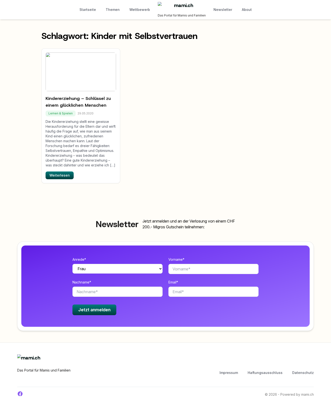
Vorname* (176, 259)
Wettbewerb (139, 9)
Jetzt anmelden (94, 309)
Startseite (87, 9)
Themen (113, 9)
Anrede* (79, 259)
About (247, 9)
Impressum (229, 373)
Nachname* (81, 282)
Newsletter (222, 9)
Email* (173, 282)
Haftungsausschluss (265, 373)
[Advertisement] (174, 361)
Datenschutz (303, 373)
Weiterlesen (59, 175)
